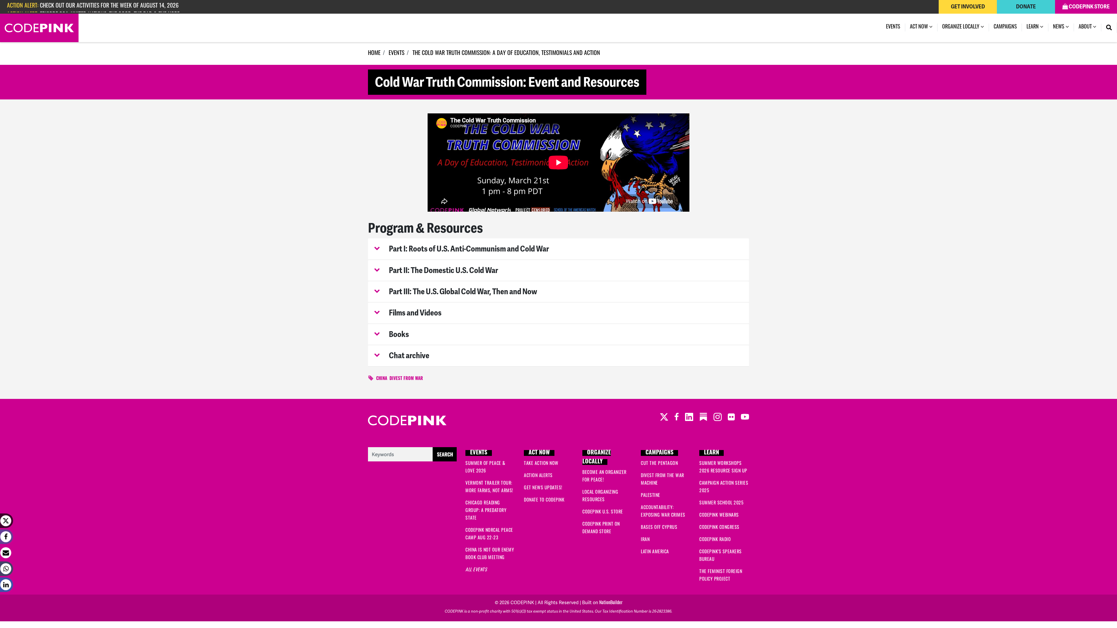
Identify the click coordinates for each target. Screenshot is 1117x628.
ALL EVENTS (476, 570)
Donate (1026, 6)
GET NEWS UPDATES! (543, 488)
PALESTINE (650, 495)
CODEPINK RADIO (715, 540)
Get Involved (968, 6)
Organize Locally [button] (961, 27)
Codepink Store (1089, 6)
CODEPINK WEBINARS (719, 515)
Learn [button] (1033, 27)
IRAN (645, 540)
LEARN (711, 453)
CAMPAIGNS (659, 453)
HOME (374, 53)
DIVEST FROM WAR (406, 379)
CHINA (381, 379)
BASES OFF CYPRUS (659, 527)
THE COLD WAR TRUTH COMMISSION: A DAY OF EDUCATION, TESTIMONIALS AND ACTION (506, 53)
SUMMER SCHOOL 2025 (721, 503)
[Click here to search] (412, 454)
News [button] (1059, 27)
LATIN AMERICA (655, 552)
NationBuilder (610, 603)
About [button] (1086, 27)
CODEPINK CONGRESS (719, 527)
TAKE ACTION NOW (541, 463)
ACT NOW (539, 453)
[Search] (1109, 27)
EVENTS (396, 53)
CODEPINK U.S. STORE (602, 512)
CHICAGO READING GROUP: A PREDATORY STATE (485, 511)
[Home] (39, 28)
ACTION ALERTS (538, 476)
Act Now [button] (919, 27)
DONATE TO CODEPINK (544, 500)
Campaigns (1005, 27)
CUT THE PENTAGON (659, 463)
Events (895, 27)
